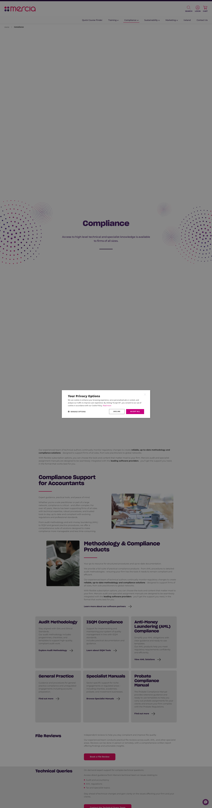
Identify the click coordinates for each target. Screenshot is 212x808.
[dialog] (106, 404)
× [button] (145, 394)
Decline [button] (116, 411)
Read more (107, 405)
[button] (77, 411)
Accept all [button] (135, 411)
